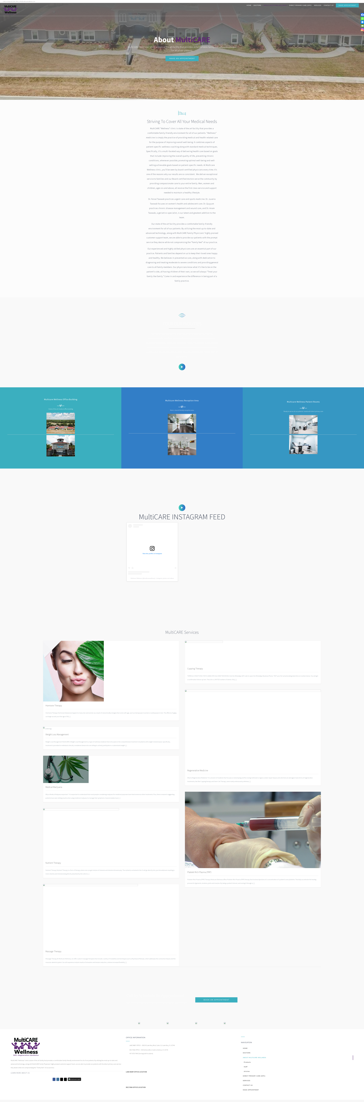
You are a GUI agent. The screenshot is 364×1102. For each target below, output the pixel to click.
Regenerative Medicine (197, 770)
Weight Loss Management (57, 734)
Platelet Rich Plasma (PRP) (199, 872)
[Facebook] (54, 1079)
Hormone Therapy (54, 705)
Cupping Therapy (195, 668)
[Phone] (61, 1079)
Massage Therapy (53, 951)
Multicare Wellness (136, 578)
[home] (25, 1038)
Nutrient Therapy (53, 862)
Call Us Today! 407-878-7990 (10, 1)
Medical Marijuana (54, 787)
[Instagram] (57, 1079)
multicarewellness (149, 578)
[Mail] (65, 1079)
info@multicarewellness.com (27, 1)
